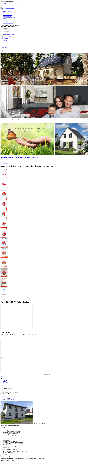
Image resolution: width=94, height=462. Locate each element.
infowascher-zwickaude (9, 34)
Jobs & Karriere (6, 13)
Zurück (2, 376)
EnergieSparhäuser (7, 16)
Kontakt (4, 18)
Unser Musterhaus (6, 380)
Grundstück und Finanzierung (9, 17)
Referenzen (5, 12)
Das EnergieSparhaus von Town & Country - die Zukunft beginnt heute (19, 157)
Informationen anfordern (8, 23)
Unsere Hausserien (4, 38)
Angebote (2, 42)
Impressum (5, 383)
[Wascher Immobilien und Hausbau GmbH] (10, 5)
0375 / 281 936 (4, 3)
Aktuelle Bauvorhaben (7, 11)
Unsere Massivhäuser (7, 15)
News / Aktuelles (6, 21)
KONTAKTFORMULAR (6, 36)
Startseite (5, 20)
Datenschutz (5, 382)
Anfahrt (4, 381)
